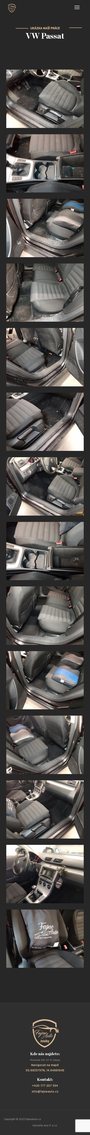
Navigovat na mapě (45, 1065)
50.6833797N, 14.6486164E (45, 1070)
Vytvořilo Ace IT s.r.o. (45, 1125)
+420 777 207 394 (45, 1085)
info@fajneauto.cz (45, 1091)
